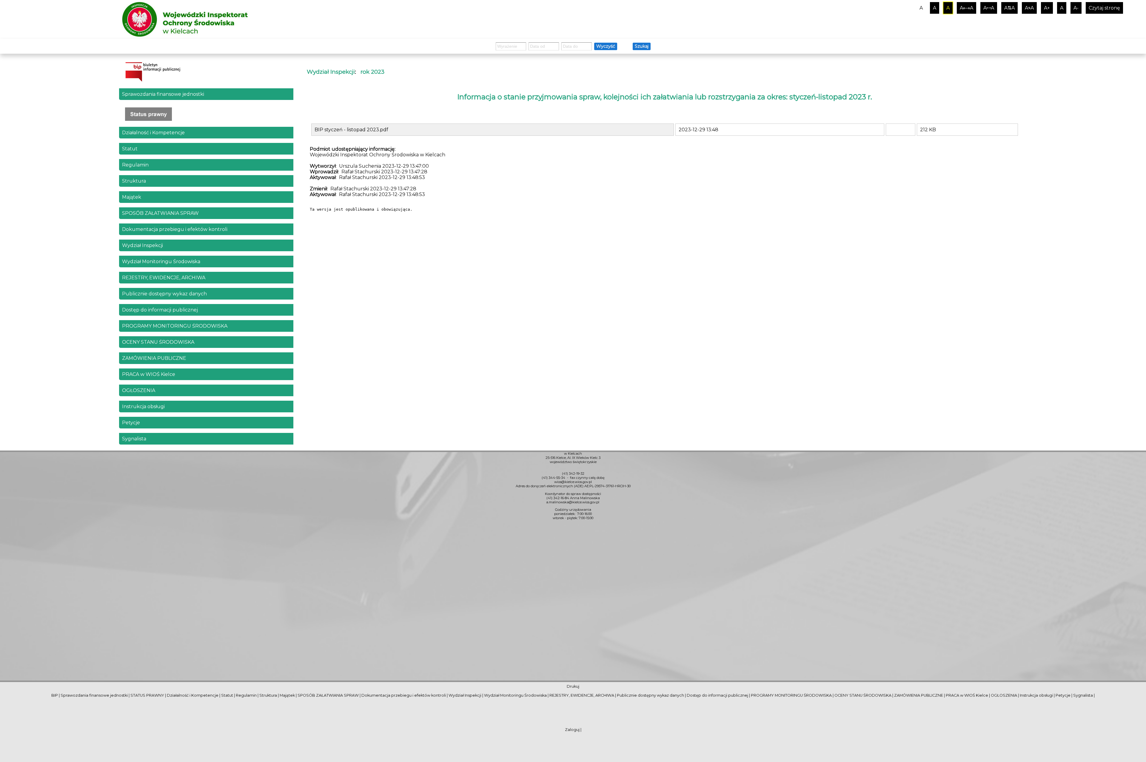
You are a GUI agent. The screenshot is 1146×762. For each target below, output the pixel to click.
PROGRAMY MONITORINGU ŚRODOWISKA (174, 326)
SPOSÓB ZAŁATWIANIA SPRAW (160, 213)
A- (1076, 8)
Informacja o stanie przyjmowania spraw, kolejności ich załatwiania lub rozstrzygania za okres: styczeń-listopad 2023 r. (664, 96)
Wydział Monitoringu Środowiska (161, 261)
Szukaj (642, 46)
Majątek (131, 197)
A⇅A (1009, 8)
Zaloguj (572, 729)
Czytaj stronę (1104, 8)
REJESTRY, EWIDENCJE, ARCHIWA (163, 277)
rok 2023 (372, 71)
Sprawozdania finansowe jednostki (163, 94)
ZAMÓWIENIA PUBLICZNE (154, 358)
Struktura (134, 181)
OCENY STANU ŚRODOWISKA (158, 342)
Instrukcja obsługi (143, 406)
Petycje (131, 422)
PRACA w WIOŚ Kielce (148, 374)
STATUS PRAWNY (147, 695)
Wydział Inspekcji (142, 245)
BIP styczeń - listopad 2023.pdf (351, 129)
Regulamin (135, 165)
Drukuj (573, 686)
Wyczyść (605, 46)
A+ (1047, 8)
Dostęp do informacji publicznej (160, 310)
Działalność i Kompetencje (153, 132)
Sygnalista (134, 439)
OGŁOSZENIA (138, 390)
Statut (130, 149)
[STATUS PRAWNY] (206, 114)
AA (1029, 8)
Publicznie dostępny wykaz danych (164, 294)
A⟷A (966, 8)
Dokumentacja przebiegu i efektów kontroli (174, 229)
